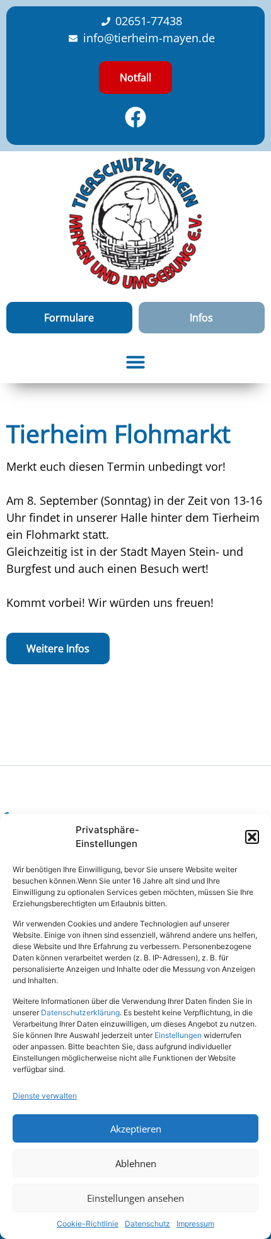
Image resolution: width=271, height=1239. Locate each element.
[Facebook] (135, 117)
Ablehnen (135, 1163)
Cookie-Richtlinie (87, 1223)
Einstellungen (178, 1035)
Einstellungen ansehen (135, 1198)
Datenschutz (147, 1223)
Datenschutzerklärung (80, 1012)
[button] (252, 837)
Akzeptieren (135, 1128)
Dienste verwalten (45, 1095)
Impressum (195, 1223)
